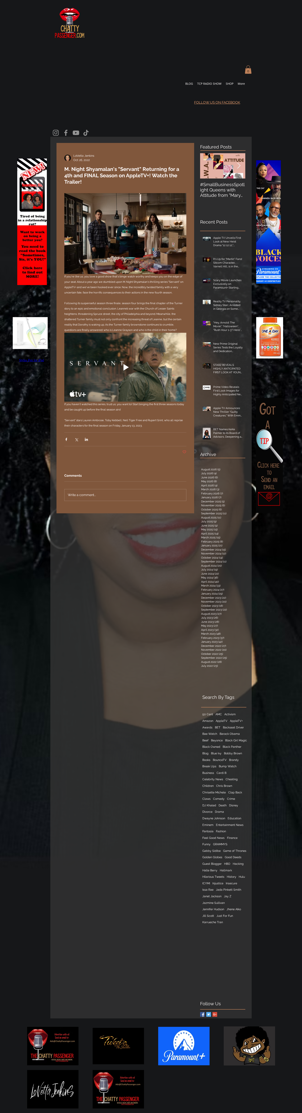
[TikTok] (86, 133)
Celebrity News (212, 779)
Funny (206, 844)
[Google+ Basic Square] (214, 1014)
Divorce (207, 811)
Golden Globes (212, 857)
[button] (248, 69)
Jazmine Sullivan (213, 902)
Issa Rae (207, 889)
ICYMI (206, 883)
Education (234, 818)
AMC (219, 714)
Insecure (231, 883)
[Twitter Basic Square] (208, 1014)
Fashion (221, 831)
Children (208, 785)
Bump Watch (227, 766)
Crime (231, 798)
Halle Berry (209, 870)
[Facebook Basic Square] (202, 1014)
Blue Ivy (216, 753)
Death (223, 805)
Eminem (207, 825)
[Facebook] (66, 133)
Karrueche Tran (212, 922)
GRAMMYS (220, 844)
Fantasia (207, 831)
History (231, 876)
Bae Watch (209, 733)
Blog (205, 753)
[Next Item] (239, 166)
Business (208, 772)
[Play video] (125, 367)
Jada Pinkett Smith (228, 889)
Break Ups (209, 766)
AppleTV (221, 720)
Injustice (217, 883)
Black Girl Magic (236, 740)
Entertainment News (229, 825)
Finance (232, 837)
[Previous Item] (207, 166)
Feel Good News (213, 837)
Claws (206, 798)
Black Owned (211, 746)
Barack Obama (230, 733)
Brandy (234, 760)
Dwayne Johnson (213, 818)
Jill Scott (208, 915)
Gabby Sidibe (211, 850)
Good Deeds (233, 857)
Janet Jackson (211, 896)
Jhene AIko (234, 909)
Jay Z (227, 896)
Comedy (219, 798)
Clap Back (235, 792)
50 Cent (207, 714)
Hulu (242, 876)
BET (217, 727)
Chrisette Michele (214, 792)
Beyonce (217, 740)
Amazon (207, 720)
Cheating (232, 779)
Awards (207, 727)
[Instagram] (56, 133)
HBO (227, 863)
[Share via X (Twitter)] (76, 439)
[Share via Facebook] (66, 439)
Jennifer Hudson (213, 909)
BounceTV (220, 760)
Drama (219, 811)
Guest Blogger (212, 863)
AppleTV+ (236, 720)
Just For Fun (225, 915)
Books (206, 760)
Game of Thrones (234, 850)
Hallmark (226, 870)
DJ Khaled (209, 805)
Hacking (238, 863)
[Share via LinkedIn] (86, 439)
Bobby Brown (233, 753)
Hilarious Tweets (213, 876)
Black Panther (232, 746)
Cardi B (221, 772)
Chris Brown (224, 785)
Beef (205, 740)
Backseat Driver (233, 727)
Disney (233, 805)
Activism (230, 714)
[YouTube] (76, 133)
